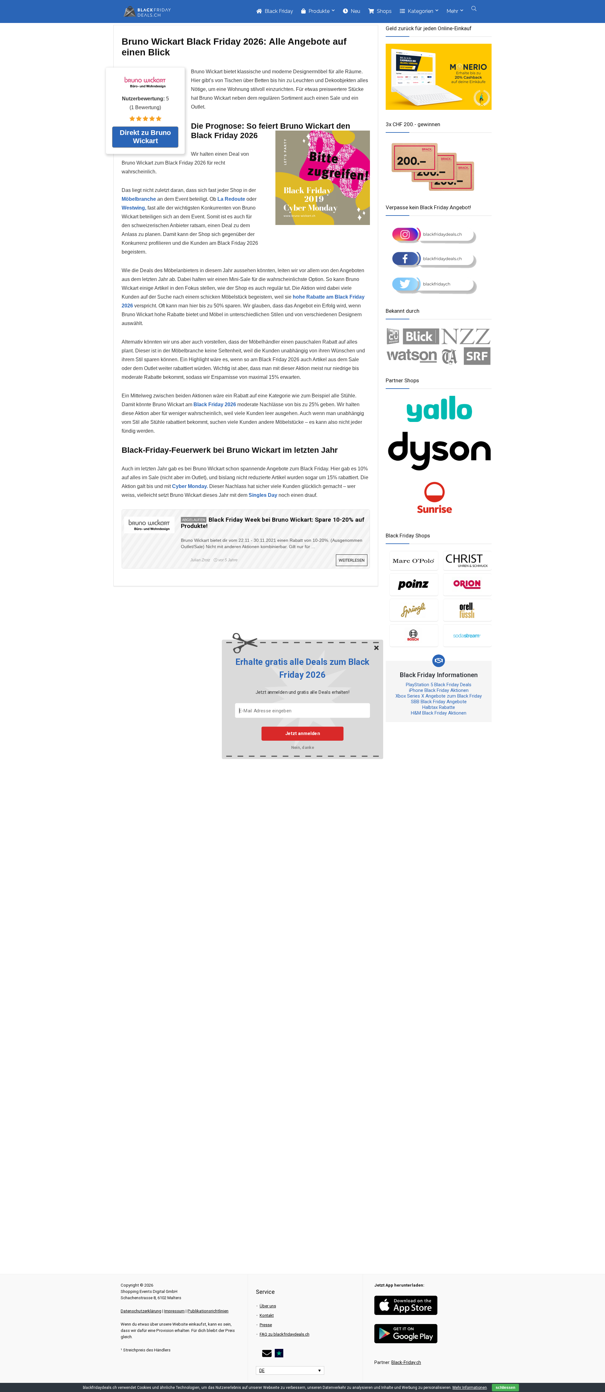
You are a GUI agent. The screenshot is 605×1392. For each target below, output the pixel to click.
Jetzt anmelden (302, 733)
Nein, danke (302, 747)
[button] (302, 668)
